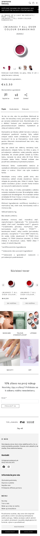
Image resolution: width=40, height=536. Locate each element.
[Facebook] (4, 467)
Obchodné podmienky (9, 480)
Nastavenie (19, 526)
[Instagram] (8, 467)
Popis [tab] (4, 109)
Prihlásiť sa (10, 406)
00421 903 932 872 (8, 462)
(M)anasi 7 (20, 33)
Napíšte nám (6, 485)
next (36, 286)
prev (3, 286)
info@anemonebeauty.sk (10, 460)
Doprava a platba (8, 483)
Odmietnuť (10, 532)
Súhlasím (28, 532)
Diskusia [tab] (25, 109)
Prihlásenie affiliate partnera (12, 488)
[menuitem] (4, 501)
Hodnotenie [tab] (14, 109)
